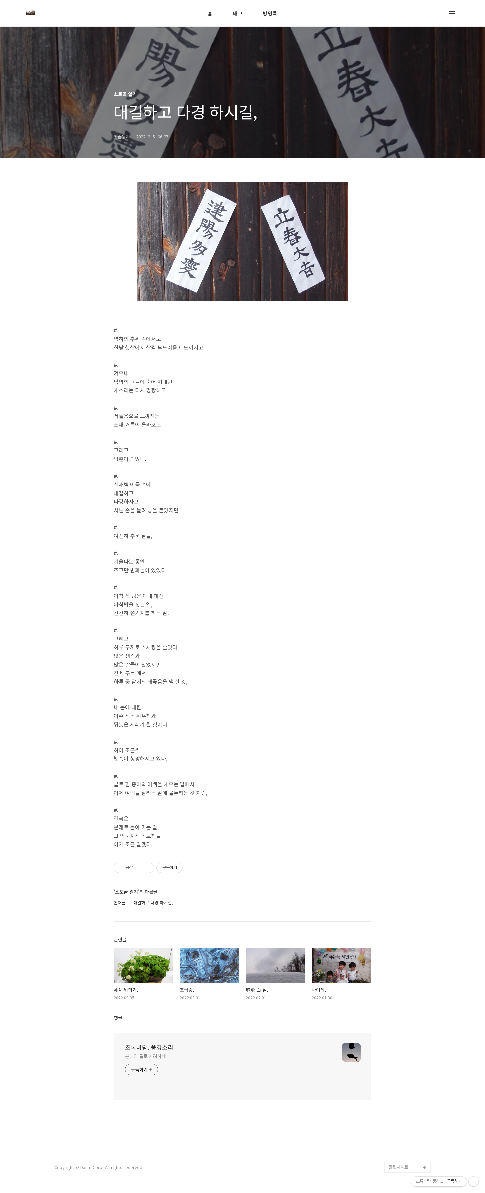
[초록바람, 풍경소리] (30, 13)
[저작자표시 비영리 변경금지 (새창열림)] (192, 867)
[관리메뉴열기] (473, 1181)
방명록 (270, 13)
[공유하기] (139, 868)
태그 (237, 13)
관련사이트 (398, 1167)
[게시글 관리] (147, 868)
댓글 (118, 1017)
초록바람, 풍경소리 (149, 1047)
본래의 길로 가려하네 (145, 1056)
